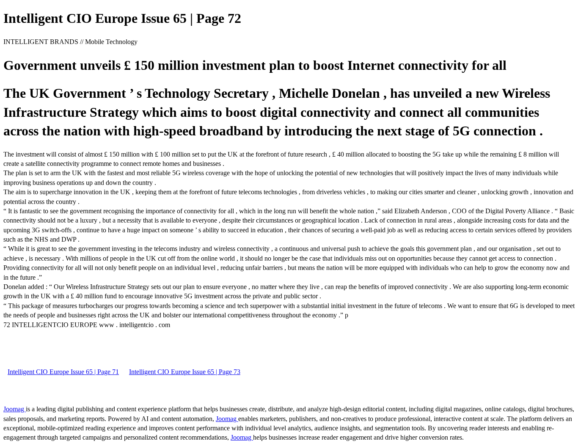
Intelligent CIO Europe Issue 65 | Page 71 (63, 371)
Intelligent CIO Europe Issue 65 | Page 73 (184, 371)
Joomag (14, 409)
